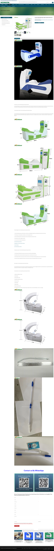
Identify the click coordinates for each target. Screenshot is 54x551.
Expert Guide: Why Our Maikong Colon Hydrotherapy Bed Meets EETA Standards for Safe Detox (49, 540)
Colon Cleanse (27, 4)
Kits (16, 4)
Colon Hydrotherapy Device (44, 19)
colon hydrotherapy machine (18, 246)
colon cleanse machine (37, 19)
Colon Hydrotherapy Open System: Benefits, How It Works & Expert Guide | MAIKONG (28, 541)
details (16, 539)
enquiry (39, 22)
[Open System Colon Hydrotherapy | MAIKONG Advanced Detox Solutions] (39, 539)
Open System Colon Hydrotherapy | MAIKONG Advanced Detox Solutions (39, 542)
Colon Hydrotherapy (21, 4)
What (31, 4)
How (34, 4)
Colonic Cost (8, 6)
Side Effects (42, 4)
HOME (2, 4)
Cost (49, 4)
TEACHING (3, 24)
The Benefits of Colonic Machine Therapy (19, 243)
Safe (46, 4)
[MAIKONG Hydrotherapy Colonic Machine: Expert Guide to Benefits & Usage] (18, 538)
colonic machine (39, 20)
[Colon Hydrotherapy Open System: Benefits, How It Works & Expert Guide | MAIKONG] (28, 539)
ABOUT (6, 4)
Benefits (38, 4)
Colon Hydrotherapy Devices (18, 241)
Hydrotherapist (3, 6)
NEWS (13, 4)
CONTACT (13, 6)
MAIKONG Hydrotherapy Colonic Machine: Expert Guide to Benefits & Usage (19, 541)
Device (10, 4)
